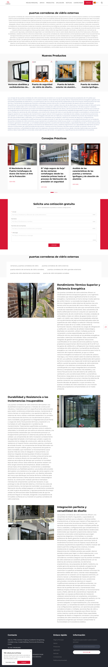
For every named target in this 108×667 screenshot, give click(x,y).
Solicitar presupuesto (88, 3)
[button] (52, 192)
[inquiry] (106, 327)
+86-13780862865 (15, 647)
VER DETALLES (18, 71)
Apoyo (42, 2)
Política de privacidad (60, 660)
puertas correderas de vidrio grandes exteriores (64, 269)
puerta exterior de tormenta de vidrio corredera (27, 269)
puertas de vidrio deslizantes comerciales (25, 273)
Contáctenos (78, 2)
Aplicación (60, 2)
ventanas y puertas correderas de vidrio (24, 266)
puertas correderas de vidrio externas (55, 266)
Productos (50, 2)
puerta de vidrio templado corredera (56, 273)
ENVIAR (54, 245)
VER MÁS (12, 181)
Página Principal (32, 2)
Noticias (69, 2)
